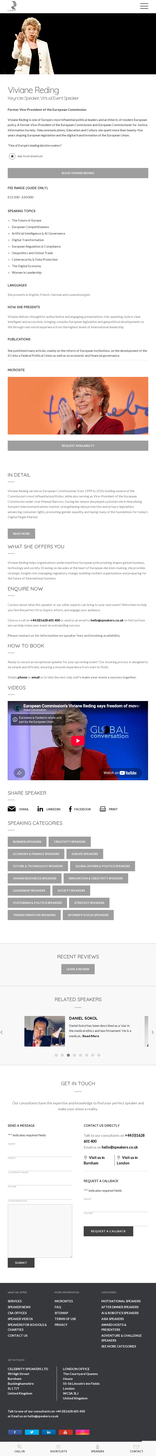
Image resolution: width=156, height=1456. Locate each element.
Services (15, 1301)
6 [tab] (87, 1056)
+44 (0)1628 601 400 (45, 620)
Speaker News (19, 1307)
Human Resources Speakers (34, 878)
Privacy (61, 1325)
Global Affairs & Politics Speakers (102, 866)
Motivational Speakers (121, 1301)
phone (22, 677)
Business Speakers (27, 841)
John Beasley (84, 1018)
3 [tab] (69, 1056)
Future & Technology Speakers (38, 866)
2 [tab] (63, 1056)
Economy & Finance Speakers (36, 854)
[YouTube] (65, 1432)
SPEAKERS (97, 1451)
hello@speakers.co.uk (107, 620)
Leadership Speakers (29, 890)
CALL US (19, 1451)
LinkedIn (53, 809)
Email (24, 809)
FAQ (58, 1307)
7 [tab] (93, 1056)
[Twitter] (32, 1432)
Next (152, 1032)
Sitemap (61, 1313)
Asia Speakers (112, 1319)
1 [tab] (57, 1056)
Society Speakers (71, 890)
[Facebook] (15, 1432)
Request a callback (108, 1231)
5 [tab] (81, 1056)
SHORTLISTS (58, 1451)
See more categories (118, 1346)
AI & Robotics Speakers (120, 1313)
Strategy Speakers (89, 902)
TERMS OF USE (65, 1319)
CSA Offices (17, 1313)
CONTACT (136, 1451)
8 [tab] (99, 1056)
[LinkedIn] (48, 1432)
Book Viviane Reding (78, 173)
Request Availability (78, 445)
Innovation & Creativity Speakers (96, 878)
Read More (21, 533)
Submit (21, 1262)
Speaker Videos (20, 1319)
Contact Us (17, 1335)
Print (113, 809)
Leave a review (78, 969)
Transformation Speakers (34, 915)
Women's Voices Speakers (88, 915)
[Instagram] (82, 1432)
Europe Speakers (85, 854)
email (35, 677)
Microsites (64, 1301)
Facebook (82, 809)
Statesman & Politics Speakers (37, 902)
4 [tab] (75, 1056)
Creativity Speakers (70, 841)
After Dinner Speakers (120, 1307)
